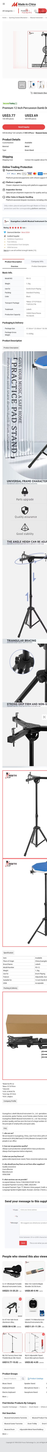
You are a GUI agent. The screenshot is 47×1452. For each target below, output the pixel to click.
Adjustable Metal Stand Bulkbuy (31, 1429)
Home (4, 18)
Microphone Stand (31, 1388)
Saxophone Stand (31, 1392)
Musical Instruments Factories (15, 1418)
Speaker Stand (29, 1383)
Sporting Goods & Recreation (18, 18)
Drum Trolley (32, 1423)
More (4, 1434)
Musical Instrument (36, 18)
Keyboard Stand (8, 1388)
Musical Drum (9, 1429)
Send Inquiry (23, 127)
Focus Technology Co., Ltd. (30, 1442)
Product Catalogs (36, 1378)
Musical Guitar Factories (13, 1423)
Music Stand (7, 1383)
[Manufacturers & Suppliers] (23, 4)
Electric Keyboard (8, 1392)
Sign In (6, 250)
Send (23, 1243)
